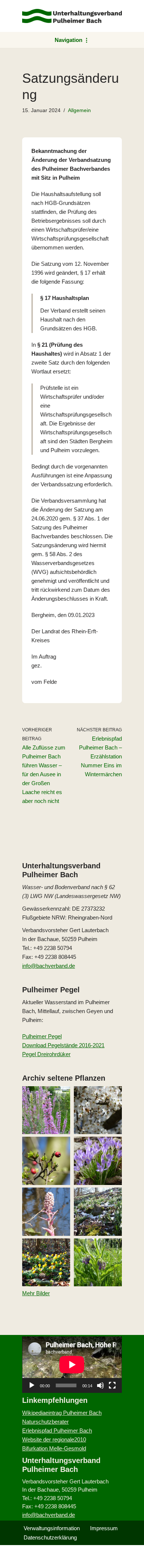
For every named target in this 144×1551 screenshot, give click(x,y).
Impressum (104, 1528)
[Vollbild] (112, 1385)
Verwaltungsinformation (52, 1528)
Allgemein (79, 110)
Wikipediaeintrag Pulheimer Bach (62, 1413)
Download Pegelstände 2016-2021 (63, 1045)
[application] (72, 1364)
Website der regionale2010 (54, 1439)
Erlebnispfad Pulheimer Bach (57, 1430)
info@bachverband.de (48, 966)
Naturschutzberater (45, 1421)
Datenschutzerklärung (50, 1537)
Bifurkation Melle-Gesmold (54, 1448)
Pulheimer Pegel (42, 1036)
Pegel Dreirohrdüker (46, 1054)
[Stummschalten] (100, 1385)
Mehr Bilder (36, 1293)
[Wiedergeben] (31, 1385)
